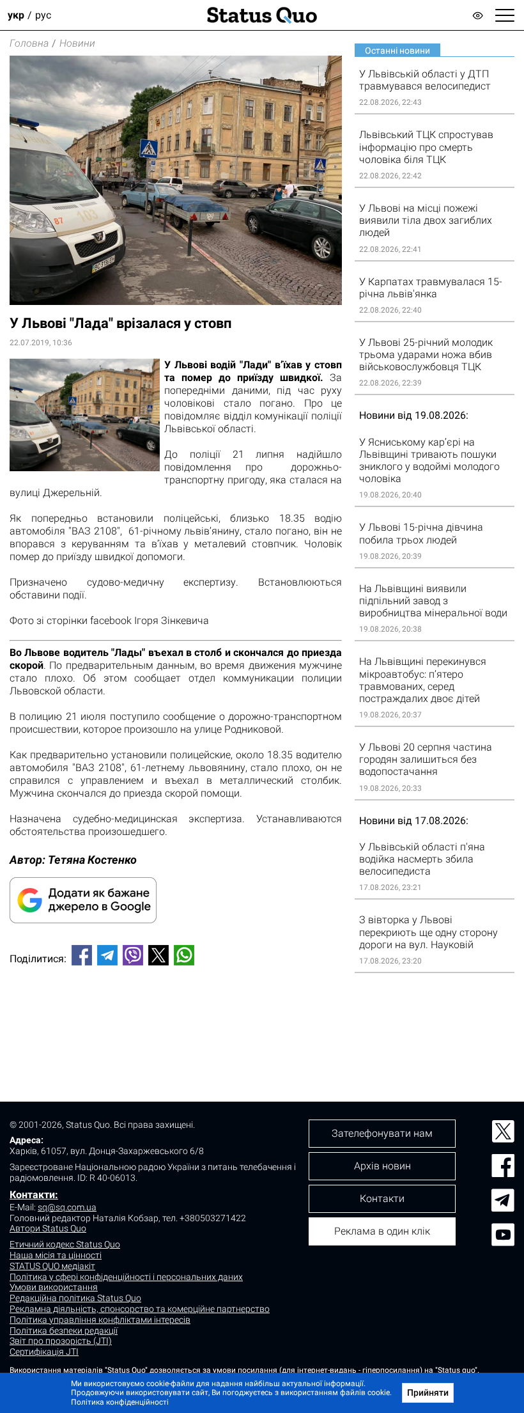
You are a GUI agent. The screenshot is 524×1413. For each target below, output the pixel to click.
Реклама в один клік (382, 1231)
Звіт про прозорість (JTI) (61, 1341)
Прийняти (428, 1392)
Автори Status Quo (48, 1228)
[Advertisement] (176, 1018)
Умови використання (54, 1287)
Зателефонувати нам (382, 1133)
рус (43, 15)
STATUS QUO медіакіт (52, 1266)
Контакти (382, 1198)
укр (16, 15)
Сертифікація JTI (44, 1352)
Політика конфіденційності (120, 1402)
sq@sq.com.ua (67, 1207)
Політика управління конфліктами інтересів (100, 1320)
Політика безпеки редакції (64, 1330)
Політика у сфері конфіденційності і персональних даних (126, 1277)
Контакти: (34, 1195)
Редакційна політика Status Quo (75, 1298)
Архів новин (382, 1166)
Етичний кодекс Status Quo (65, 1244)
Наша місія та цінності (56, 1255)
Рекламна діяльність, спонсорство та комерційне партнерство (140, 1309)
